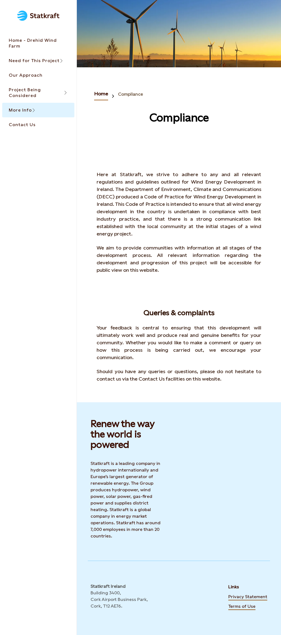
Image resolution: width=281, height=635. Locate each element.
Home (101, 93)
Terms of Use (241, 606)
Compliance (130, 94)
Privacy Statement (247, 596)
